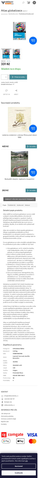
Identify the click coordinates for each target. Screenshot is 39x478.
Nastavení (19, 466)
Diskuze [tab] (27, 205)
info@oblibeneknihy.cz (11, 396)
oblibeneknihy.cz (9, 405)
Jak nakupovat (5, 414)
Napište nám (5, 422)
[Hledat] (23, 3)
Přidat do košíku (19, 77)
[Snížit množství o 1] (8, 78)
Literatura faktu (18, 349)
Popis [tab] (4, 205)
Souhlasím (19, 473)
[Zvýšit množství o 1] (8, 76)
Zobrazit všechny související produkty (19, 199)
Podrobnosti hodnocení (26, 14)
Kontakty (4, 424)
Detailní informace (6, 84)
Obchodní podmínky (7, 416)
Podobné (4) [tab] (11, 205)
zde (26, 461)
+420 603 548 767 (9, 399)
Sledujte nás (8, 402)
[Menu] (34, 3)
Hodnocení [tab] (20, 205)
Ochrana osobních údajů (8, 419)
